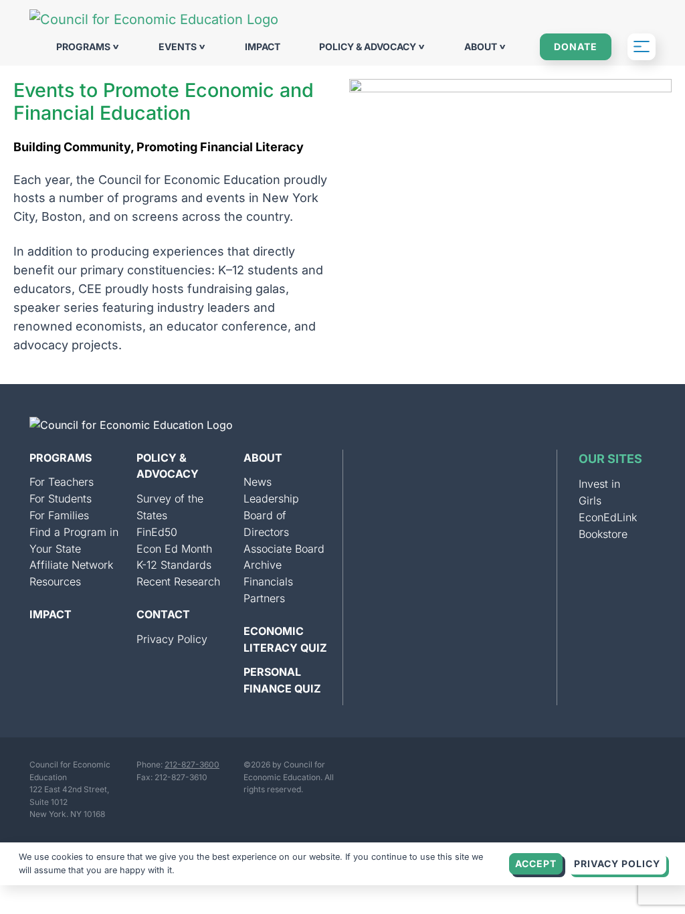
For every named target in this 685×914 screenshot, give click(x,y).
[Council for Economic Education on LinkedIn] (412, 774)
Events (179, 46)
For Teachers (61, 481)
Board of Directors (266, 524)
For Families (59, 515)
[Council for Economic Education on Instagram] (371, 774)
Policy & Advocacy (368, 46)
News (257, 481)
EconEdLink (608, 517)
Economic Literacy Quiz (285, 639)
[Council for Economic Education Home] (153, 19)
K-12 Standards (173, 564)
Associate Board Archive (283, 557)
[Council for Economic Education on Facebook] (495, 774)
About (481, 46)
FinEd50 (156, 532)
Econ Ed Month (174, 548)
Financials (268, 581)
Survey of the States (169, 507)
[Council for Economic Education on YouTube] (454, 774)
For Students (60, 498)
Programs (84, 46)
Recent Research (178, 581)
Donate (575, 46)
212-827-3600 (192, 764)
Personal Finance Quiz (282, 680)
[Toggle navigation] (641, 46)
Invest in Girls (599, 492)
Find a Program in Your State (73, 540)
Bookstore (603, 534)
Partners (264, 598)
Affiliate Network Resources (71, 573)
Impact (262, 46)
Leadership (271, 498)
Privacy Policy (171, 639)
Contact (163, 614)
